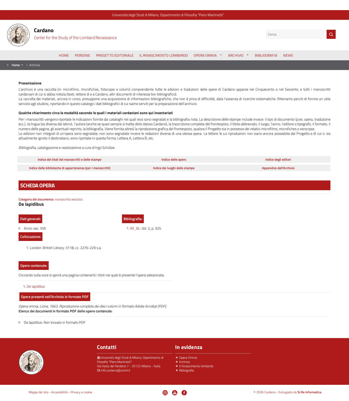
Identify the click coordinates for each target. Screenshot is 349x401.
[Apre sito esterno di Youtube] (174, 392)
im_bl (135, 228)
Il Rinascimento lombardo (196, 366)
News (288, 55)
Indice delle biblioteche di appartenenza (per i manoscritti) (69, 167)
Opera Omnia (205, 55)
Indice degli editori (278, 159)
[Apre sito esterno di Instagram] (165, 392)
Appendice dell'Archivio (278, 167)
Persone (82, 55)
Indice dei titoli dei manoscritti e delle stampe (69, 159)
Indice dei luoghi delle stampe (173, 167)
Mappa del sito (39, 392)
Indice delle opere (174, 159)
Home (64, 55)
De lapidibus (36, 286)
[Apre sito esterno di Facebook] (184, 392)
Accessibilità (59, 392)
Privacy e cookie (81, 392)
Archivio (235, 55)
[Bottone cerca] (331, 34)
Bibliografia (266, 55)
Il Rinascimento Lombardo (163, 55)
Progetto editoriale (115, 55)
